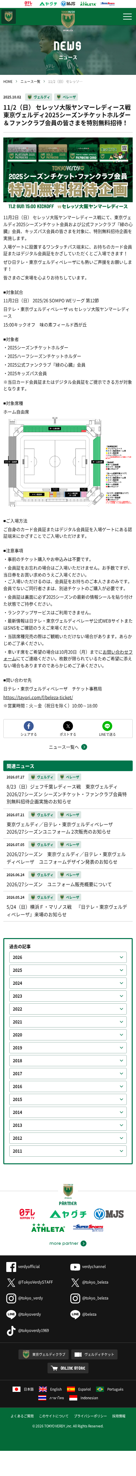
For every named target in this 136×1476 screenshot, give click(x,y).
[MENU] (127, 16)
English (56, 1389)
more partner (64, 1243)
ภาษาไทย (57, 1397)
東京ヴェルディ (8, 16)
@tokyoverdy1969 (33, 1330)
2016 (17, 1086)
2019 (17, 1048)
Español (84, 1389)
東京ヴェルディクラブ (48, 1354)
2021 (17, 1022)
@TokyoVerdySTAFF (35, 1282)
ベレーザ (69, 96)
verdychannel (94, 1266)
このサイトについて (54, 1415)
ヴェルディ (42, 96)
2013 (17, 1125)
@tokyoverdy (29, 1314)
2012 (17, 1138)
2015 (17, 1099)
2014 (17, 1112)
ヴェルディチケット (99, 1354)
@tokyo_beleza (95, 1282)
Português (115, 1389)
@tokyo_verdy (30, 1298)
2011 (17, 1151)
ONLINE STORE (73, 1368)
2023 (17, 996)
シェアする (28, 734)
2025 (17, 970)
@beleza (89, 1314)
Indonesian (89, 1397)
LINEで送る (107, 734)
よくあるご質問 (22, 1415)
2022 (17, 1009)
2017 (17, 1074)
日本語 (29, 1389)
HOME (8, 81)
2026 (17, 957)
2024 (17, 983)
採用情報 (118, 1415)
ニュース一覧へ (64, 747)
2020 (17, 1035)
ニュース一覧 (30, 81)
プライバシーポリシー (90, 1415)
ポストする (68, 734)
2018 (17, 1061)
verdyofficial (29, 1266)
